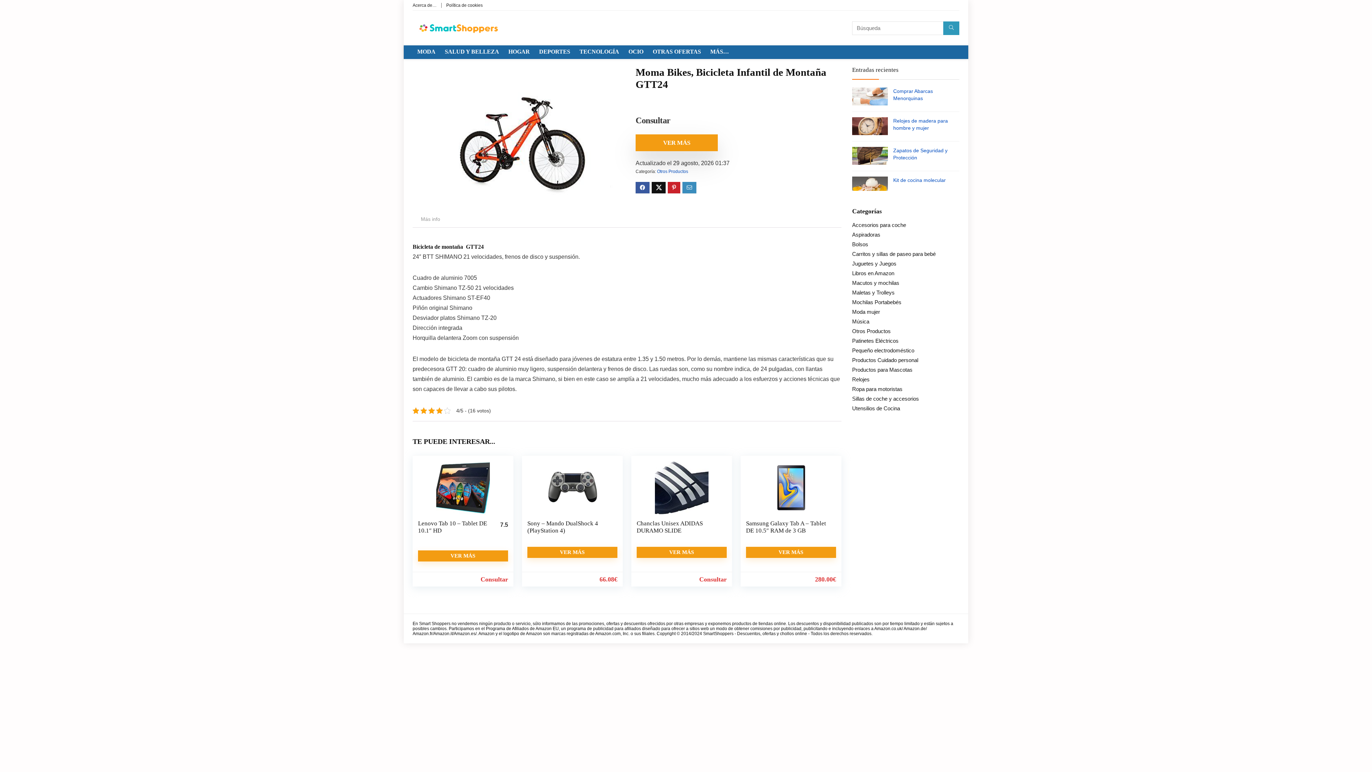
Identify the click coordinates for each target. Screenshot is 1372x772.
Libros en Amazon (873, 273)
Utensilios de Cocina (876, 408)
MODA (426, 52)
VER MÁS (676, 142)
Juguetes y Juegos (874, 264)
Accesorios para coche (879, 225)
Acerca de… (425, 5)
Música (860, 321)
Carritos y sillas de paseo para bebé (894, 254)
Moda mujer (866, 312)
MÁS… (719, 52)
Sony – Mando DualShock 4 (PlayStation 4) (562, 527)
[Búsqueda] (951, 28)
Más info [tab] (430, 219)
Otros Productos (672, 171)
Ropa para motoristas (877, 389)
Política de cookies (464, 5)
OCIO (635, 52)
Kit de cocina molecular (919, 180)
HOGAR (519, 52)
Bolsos (860, 244)
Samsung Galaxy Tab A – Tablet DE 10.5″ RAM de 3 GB (786, 527)
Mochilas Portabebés (876, 302)
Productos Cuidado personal (885, 360)
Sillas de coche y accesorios (885, 399)
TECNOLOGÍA (599, 52)
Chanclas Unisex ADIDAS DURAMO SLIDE (670, 527)
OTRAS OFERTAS (677, 52)
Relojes (861, 379)
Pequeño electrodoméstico (883, 350)
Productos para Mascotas (882, 370)
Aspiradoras (866, 235)
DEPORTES (554, 52)
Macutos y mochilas (875, 283)
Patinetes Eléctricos (875, 341)
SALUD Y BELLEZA (472, 52)
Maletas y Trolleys (873, 293)
